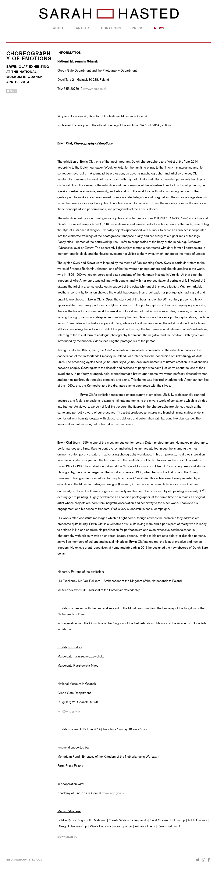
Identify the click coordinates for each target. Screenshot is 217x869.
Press (137, 28)
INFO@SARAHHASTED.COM (24, 859)
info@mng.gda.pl (68, 711)
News (159, 28)
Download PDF (68, 837)
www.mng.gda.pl (94, 89)
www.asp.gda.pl (113, 793)
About (59, 28)
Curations (111, 28)
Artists (83, 28)
